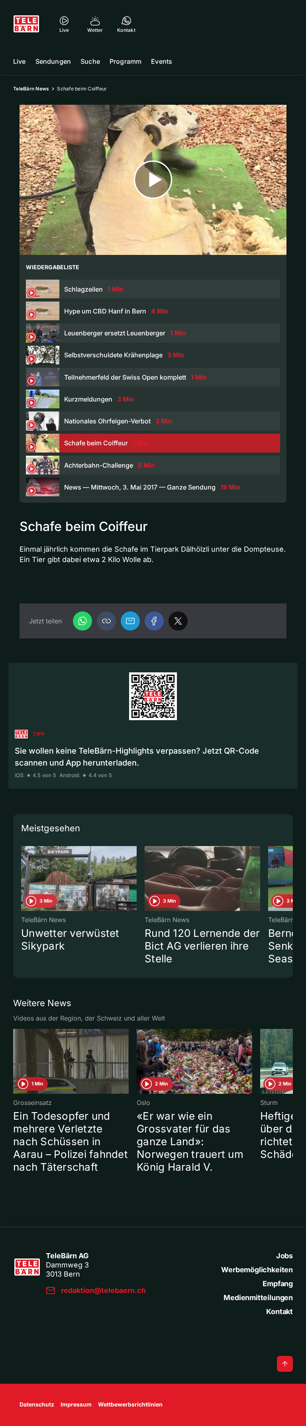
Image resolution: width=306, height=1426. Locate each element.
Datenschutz (37, 1404)
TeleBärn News (31, 89)
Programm (125, 61)
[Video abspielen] (153, 180)
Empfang (278, 1283)
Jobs (284, 1256)
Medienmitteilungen (258, 1297)
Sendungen (53, 61)
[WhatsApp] (82, 621)
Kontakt (279, 1311)
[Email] (130, 621)
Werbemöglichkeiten (257, 1269)
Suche (90, 61)
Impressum (76, 1404)
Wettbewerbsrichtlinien (130, 1404)
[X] (178, 621)
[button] (106, 621)
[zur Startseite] (26, 23)
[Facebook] (154, 621)
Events (161, 61)
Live (19, 61)
